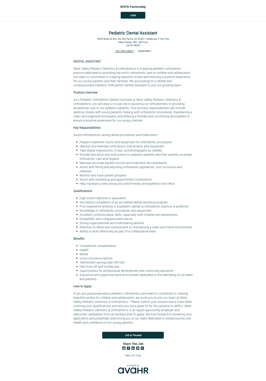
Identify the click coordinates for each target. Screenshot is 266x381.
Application (144, 50)
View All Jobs (133, 355)
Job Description (124, 50)
